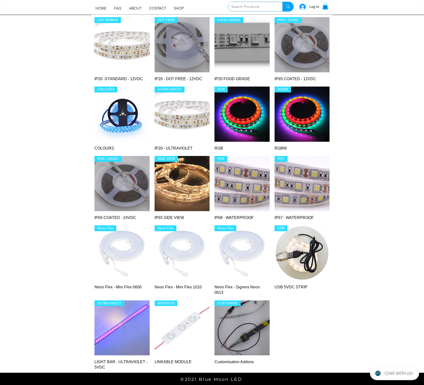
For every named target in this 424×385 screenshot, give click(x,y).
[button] (325, 6)
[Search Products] (287, 6)
